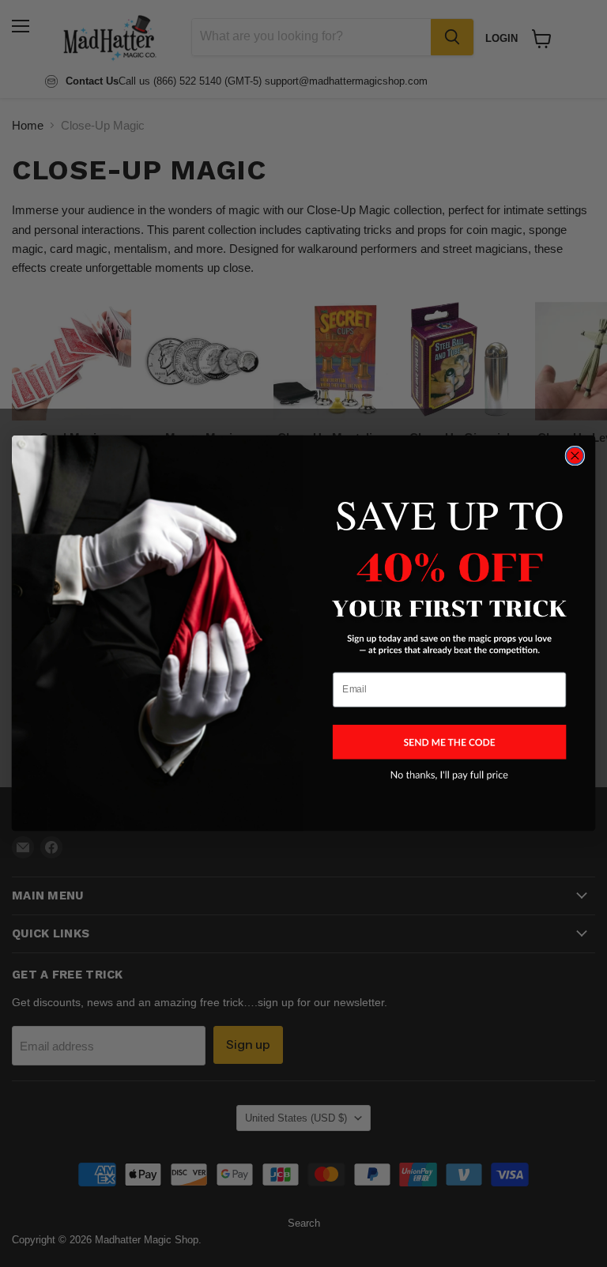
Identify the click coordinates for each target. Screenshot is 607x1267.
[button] (449, 742)
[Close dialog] (574, 456)
